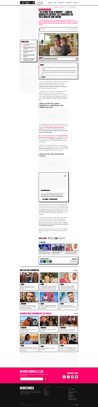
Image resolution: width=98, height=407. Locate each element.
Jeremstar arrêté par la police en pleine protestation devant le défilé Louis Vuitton (58, 252)
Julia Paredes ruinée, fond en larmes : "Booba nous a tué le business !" (27, 288)
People (50, 2)
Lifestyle (75, 2)
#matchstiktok (44, 196)
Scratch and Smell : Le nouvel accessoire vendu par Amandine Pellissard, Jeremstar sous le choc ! (71, 253)
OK (45, 379)
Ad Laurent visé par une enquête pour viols (48, 330)
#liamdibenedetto (59, 196)
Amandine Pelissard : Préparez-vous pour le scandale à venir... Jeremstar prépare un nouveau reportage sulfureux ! (68, 288)
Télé (55, 2)
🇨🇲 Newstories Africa (72, 399)
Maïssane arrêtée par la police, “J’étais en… (48, 349)
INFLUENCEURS (23, 303)
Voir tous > (76, 270)
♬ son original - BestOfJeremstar (49, 199)
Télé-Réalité (61, 2)
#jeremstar (59, 194)
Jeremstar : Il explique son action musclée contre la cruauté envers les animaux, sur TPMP (45, 252)
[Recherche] (41, 2)
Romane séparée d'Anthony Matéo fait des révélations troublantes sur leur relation (49, 307)
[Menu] (38, 2)
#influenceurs (51, 196)
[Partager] (50, 261)
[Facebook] (41, 261)
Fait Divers (68, 2)
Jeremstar (52, 238)
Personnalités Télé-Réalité (59, 7)
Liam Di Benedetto (61, 238)
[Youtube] (76, 377)
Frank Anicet (43, 28)
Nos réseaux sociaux (72, 398)
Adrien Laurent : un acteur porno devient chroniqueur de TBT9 (68, 330)
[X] (44, 261)
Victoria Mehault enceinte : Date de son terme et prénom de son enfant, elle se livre (29, 349)
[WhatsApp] (47, 261)
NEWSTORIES (27, 2)
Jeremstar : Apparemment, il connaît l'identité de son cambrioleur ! (69, 307)
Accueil (40, 7)
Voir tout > (76, 313)
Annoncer (70, 394)
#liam (49, 194)
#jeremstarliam (44, 194)
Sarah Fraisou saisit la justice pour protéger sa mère (29, 330)
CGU (69, 390)
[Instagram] (68, 377)
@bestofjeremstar (45, 190)
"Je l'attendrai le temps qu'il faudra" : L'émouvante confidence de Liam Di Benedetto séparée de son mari (49, 288)
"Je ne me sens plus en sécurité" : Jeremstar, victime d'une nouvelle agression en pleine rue (28, 307)
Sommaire (43, 77)
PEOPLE (22, 284)
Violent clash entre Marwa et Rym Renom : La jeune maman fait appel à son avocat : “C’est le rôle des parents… (69, 349)
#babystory (54, 194)
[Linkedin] (39, 30)
